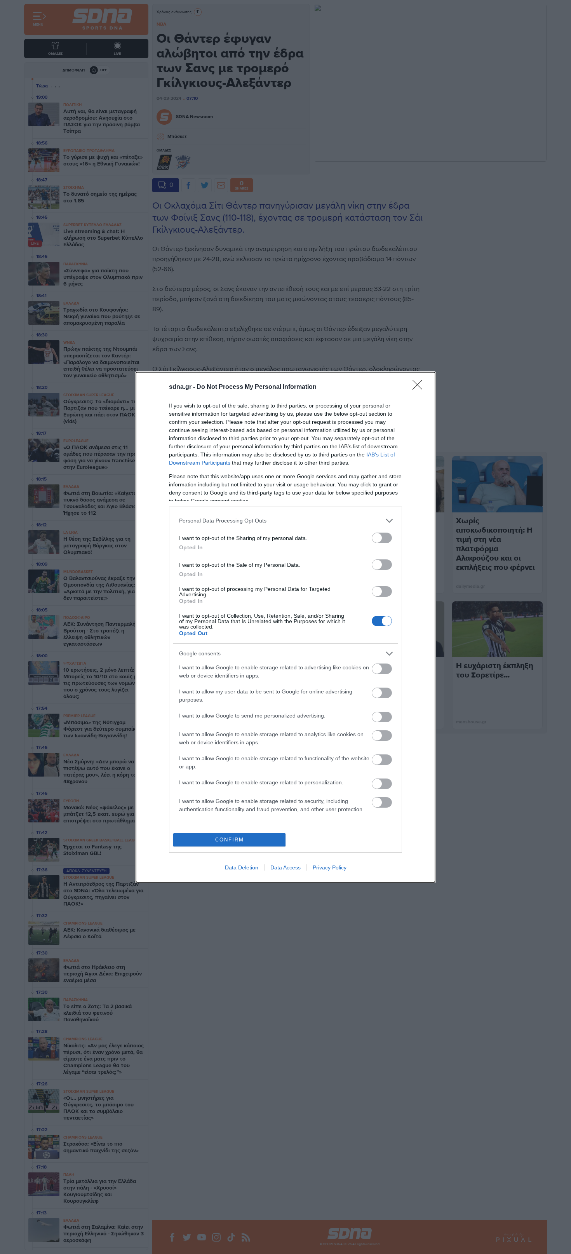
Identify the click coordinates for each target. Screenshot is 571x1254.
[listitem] (285, 521)
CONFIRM (229, 840)
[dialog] (285, 627)
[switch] (382, 538)
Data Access (285, 867)
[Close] (420, 387)
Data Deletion (241, 867)
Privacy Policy (329, 867)
